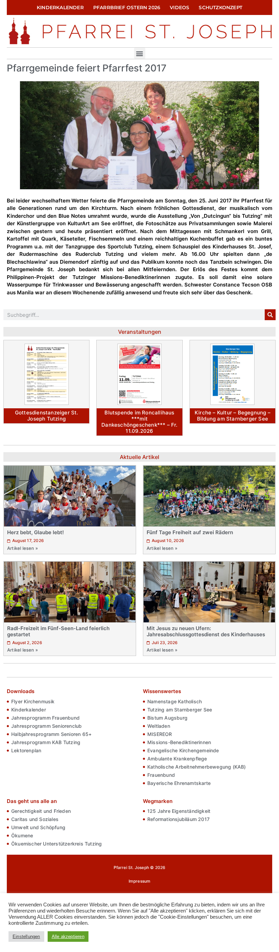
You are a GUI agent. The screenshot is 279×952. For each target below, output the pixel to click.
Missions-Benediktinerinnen (179, 742)
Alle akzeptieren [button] (68, 936)
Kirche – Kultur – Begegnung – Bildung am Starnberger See (232, 415)
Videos (179, 7)
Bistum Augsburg (167, 718)
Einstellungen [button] (26, 936)
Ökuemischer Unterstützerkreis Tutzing (56, 844)
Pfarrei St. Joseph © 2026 (140, 867)
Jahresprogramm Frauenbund (45, 718)
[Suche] (270, 314)
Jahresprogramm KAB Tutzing (45, 742)
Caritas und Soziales (35, 819)
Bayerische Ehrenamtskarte (179, 783)
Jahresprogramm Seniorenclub (46, 726)
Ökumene (22, 835)
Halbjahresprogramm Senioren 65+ (51, 734)
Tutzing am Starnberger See (179, 709)
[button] (139, 53)
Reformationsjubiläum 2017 (178, 819)
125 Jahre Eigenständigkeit (178, 811)
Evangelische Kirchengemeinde (183, 750)
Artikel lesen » (22, 548)
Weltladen (158, 726)
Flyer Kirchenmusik (33, 701)
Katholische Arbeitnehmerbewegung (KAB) (196, 767)
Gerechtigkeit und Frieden (41, 811)
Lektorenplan (26, 750)
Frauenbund (161, 775)
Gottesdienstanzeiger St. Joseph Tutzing (46, 415)
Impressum (140, 881)
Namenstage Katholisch (174, 701)
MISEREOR (159, 734)
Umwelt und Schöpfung (38, 827)
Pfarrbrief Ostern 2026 (126, 7)
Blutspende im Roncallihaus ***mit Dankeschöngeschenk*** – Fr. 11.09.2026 (139, 421)
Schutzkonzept (220, 7)
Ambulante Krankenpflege (177, 758)
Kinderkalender (60, 7)
